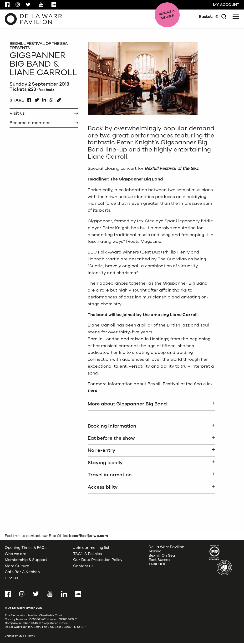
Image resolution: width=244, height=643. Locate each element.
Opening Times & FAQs (25, 547)
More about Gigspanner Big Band (127, 404)
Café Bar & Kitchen (22, 572)
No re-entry (101, 450)
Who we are (15, 553)
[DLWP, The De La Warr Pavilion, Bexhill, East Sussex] (33, 18)
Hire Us (11, 578)
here (92, 390)
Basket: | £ (208, 16)
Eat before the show (111, 438)
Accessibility (103, 487)
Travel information (110, 475)
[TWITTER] (37, 99)
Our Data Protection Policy (97, 559)
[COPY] (59, 99)
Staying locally (105, 462)
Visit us (17, 113)
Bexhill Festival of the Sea (171, 168)
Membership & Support (26, 559)
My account (226, 4)
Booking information (112, 426)
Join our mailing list (91, 547)
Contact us (83, 566)
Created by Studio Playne (20, 636)
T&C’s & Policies (87, 553)
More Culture (17, 566)
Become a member (30, 123)
